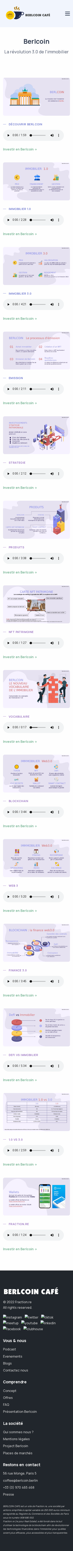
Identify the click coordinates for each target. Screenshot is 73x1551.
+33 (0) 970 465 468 (18, 1487)
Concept (9, 1390)
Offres (8, 1397)
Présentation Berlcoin (20, 1411)
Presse (8, 1494)
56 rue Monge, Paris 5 (19, 1473)
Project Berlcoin (15, 1446)
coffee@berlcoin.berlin (20, 1480)
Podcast (9, 1349)
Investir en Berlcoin (18, 149)
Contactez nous (15, 1370)
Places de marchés (17, 1453)
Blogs (7, 1363)
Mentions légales (16, 1439)
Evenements (12, 1356)
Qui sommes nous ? (18, 1432)
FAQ (6, 1404)
